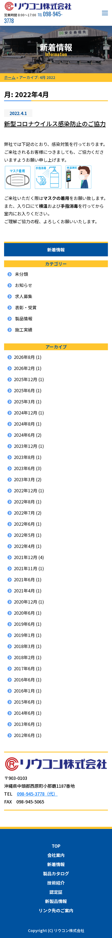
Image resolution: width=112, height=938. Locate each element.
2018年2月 (24, 657)
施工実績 (23, 329)
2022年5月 (24, 535)
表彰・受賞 (26, 307)
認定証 (56, 892)
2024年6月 (24, 435)
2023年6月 (24, 468)
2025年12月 (25, 379)
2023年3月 (24, 479)
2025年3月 (24, 401)
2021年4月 (24, 590)
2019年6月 (24, 624)
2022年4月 (24, 546)
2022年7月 (24, 512)
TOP (56, 846)
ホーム (9, 77)
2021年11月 (25, 568)
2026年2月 (24, 368)
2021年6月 (24, 579)
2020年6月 (24, 613)
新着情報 (56, 864)
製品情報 (23, 318)
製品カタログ (56, 873)
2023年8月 (24, 457)
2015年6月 (24, 701)
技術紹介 (56, 882)
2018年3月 (24, 646)
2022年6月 (24, 524)
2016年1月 (24, 690)
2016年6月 (24, 679)
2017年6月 (24, 668)
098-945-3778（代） (37, 793)
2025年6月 (24, 390)
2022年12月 (25, 490)
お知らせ (23, 285)
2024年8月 (24, 423)
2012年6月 (24, 735)
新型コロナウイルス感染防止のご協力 (55, 123)
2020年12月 (25, 601)
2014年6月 (24, 713)
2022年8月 (24, 501)
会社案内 (56, 855)
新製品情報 (56, 901)
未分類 (21, 274)
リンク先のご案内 (56, 910)
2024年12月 (25, 412)
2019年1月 (24, 635)
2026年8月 (24, 357)
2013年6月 (24, 724)
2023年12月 (25, 446)
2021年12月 (25, 557)
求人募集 (23, 296)
